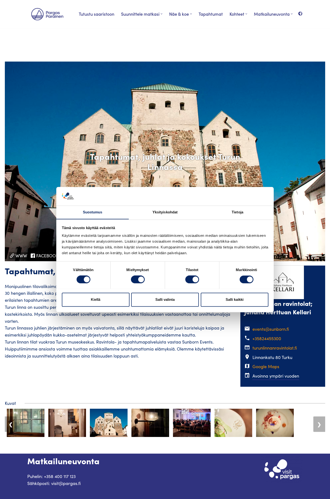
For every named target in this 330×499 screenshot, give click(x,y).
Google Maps (265, 366)
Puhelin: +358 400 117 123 (51, 476)
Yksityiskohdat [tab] (165, 212)
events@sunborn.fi (270, 329)
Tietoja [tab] (237, 212)
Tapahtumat (211, 14)
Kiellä (95, 299)
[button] (161, 14)
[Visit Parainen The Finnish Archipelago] (47, 14)
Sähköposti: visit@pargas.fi (54, 483)
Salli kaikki (235, 299)
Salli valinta (165, 299)
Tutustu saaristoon (96, 14)
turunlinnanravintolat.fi (274, 348)
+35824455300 (266, 338)
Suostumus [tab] (92, 212)
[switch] (138, 279)
